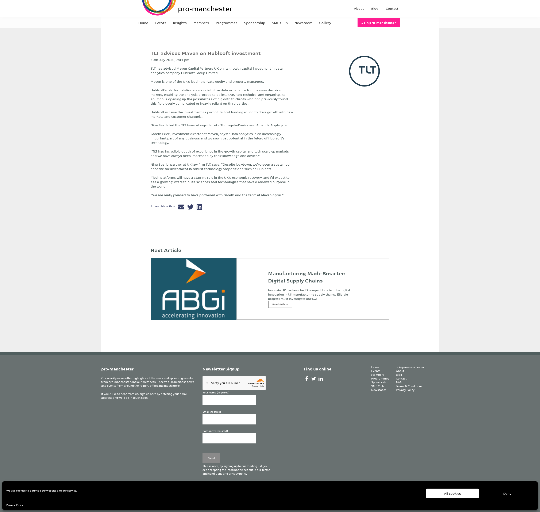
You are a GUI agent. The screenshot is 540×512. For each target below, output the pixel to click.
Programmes (226, 23)
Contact (392, 8)
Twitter (314, 378)
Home (143, 23)
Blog (374, 8)
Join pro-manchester (379, 22)
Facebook (307, 378)
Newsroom (303, 23)
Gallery (325, 23)
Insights (180, 23)
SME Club (280, 23)
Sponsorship (254, 23)
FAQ (399, 382)
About (359, 8)
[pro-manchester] (174, 8)
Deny (507, 493)
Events (160, 23)
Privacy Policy (14, 505)
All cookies (452, 493)
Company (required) (215, 431)
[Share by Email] (181, 208)
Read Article (280, 304)
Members (201, 23)
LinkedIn (321, 378)
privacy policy (238, 473)
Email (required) (212, 411)
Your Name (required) (216, 392)
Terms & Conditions (409, 386)
